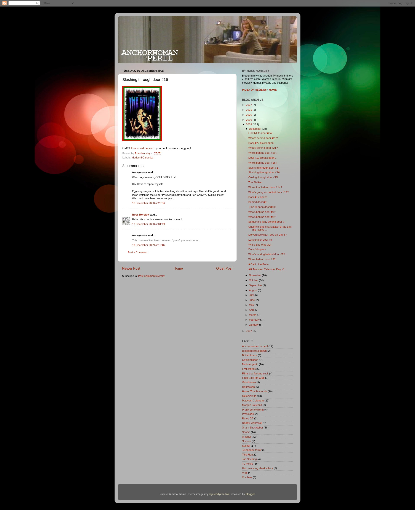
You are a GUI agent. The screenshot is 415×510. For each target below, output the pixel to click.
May (252, 305)
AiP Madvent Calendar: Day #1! (266, 269)
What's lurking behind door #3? (266, 254)
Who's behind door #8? (262, 217)
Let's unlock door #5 (260, 239)
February (254, 319)
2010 (249, 114)
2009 (249, 119)
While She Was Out (259, 244)
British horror (249, 355)
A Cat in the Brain (258, 264)
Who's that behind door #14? (265, 187)
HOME (273, 89)
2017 (249, 104)
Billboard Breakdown (254, 350)
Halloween (248, 386)
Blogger (250, 494)
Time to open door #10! (262, 207)
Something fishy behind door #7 (267, 221)
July (251, 295)
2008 (249, 124)
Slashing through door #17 (264, 167)
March (253, 314)
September (256, 285)
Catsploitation (250, 359)
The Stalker (255, 182)
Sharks (246, 432)
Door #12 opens (257, 197)
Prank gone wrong (253, 409)
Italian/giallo (249, 396)
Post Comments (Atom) (151, 276)
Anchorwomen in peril (255, 346)
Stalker (246, 445)
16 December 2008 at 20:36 (148, 203)
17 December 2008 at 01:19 (148, 224)
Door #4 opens (257, 249)
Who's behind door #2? (262, 259)
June (252, 300)
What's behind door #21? (263, 147)
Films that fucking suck (255, 373)
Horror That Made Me (254, 391)
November (255, 275)
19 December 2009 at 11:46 (148, 245)
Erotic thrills (249, 369)
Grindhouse (249, 382)
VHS (244, 472)
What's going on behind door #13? (268, 192)
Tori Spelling (249, 459)
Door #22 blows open (261, 143)
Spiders (246, 441)
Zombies (247, 477)
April (252, 310)
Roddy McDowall (252, 423)
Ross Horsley (140, 214)
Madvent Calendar (142, 157)
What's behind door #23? (263, 138)
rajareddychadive (219, 494)
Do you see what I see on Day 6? (267, 234)
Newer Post (131, 268)
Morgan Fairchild (252, 405)
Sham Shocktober (252, 427)
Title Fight (248, 454)
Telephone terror (252, 450)
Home (178, 268)
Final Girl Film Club (253, 377)
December (255, 128)
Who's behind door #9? (262, 212)
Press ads (248, 413)
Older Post (224, 268)
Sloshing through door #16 (264, 172)
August (253, 290)
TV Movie (247, 463)
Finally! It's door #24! (260, 133)
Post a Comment (137, 252)
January (254, 324)
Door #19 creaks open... (262, 157)
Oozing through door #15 (263, 177)
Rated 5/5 (248, 418)
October (254, 280)
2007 (249, 330)
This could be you (142, 148)
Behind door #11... (259, 202)
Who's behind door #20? (262, 152)
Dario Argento (250, 364)
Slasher (246, 436)
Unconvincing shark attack (257, 468)
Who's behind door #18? (262, 162)
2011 (249, 109)
